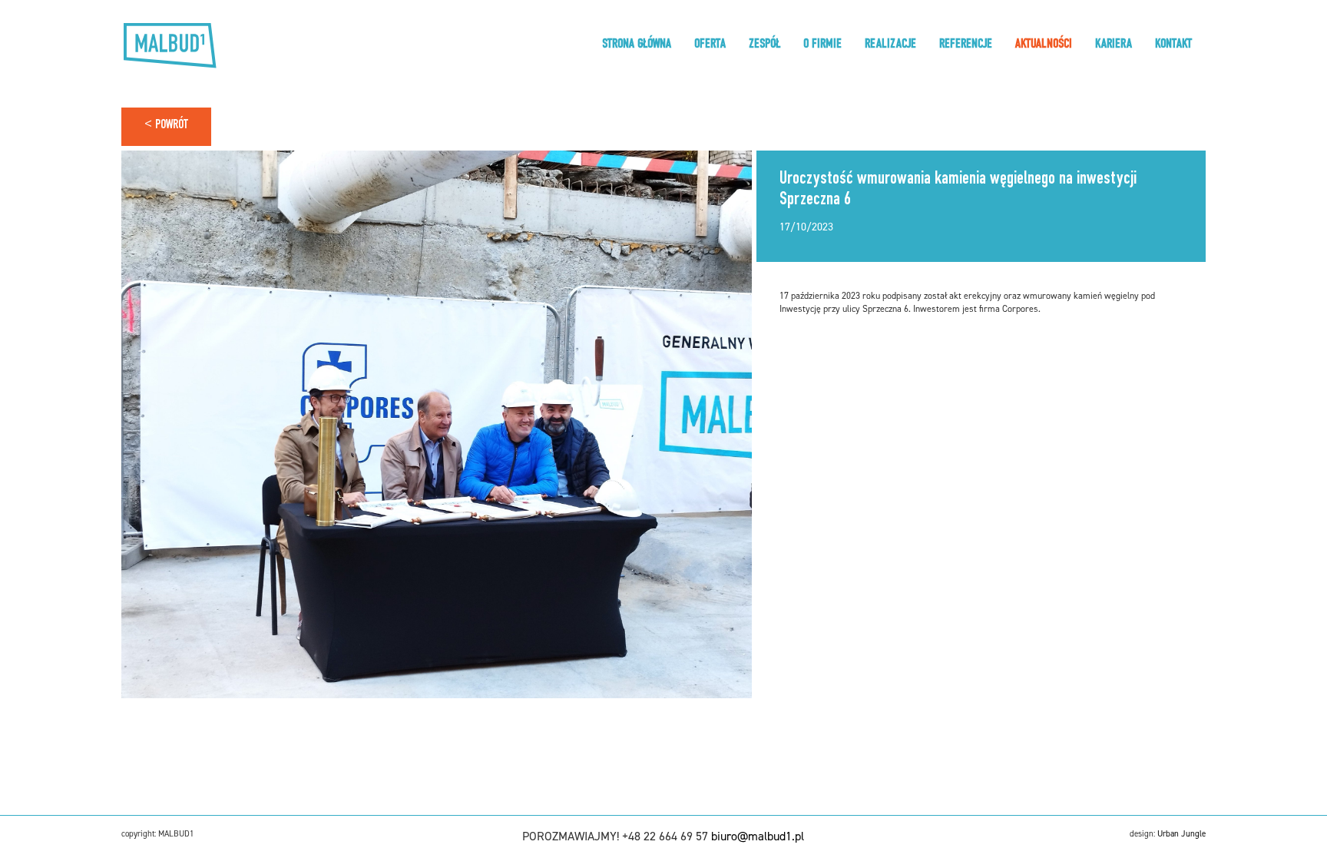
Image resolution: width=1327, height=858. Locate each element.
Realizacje (890, 45)
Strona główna (636, 45)
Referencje (965, 45)
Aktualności (1043, 45)
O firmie (822, 45)
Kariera (1113, 45)
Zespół (764, 45)
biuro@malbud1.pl (757, 836)
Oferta (710, 45)
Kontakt (1173, 45)
